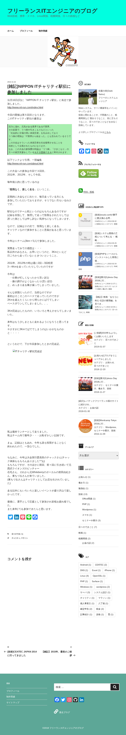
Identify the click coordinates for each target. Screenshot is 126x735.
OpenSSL (99, 576)
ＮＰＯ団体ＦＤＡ (43, 152)
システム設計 (102, 592)
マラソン (24, 538)
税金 (100, 609)
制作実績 (43, 31)
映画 (88, 312)
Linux (84, 576)
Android (85, 565)
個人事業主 (87, 603)
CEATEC (101, 565)
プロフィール (26, 31)
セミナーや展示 (101, 430)
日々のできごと (18, 534)
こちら (107, 132)
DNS (84, 570)
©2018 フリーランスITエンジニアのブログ (63, 728)
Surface (97, 581)
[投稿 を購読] (81, 192)
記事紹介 (86, 614)
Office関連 (87, 498)
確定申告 (86, 609)
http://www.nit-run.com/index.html (25, 107)
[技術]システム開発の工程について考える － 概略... (106, 236)
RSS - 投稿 (88, 192)
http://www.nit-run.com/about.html (25, 163)
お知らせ (109, 362)
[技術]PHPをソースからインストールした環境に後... (106, 257)
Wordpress (110, 427)
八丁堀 (103, 603)
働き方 (105, 289)
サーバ (85, 592)
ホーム (10, 31)
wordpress (103, 587)
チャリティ (16, 538)
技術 (115, 224)
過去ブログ (64, 712)
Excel (96, 570)
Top (118, 727)
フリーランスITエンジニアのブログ (52, 11)
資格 (100, 614)
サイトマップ (12, 702)
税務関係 (83, 538)
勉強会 (82, 488)
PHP (115, 266)
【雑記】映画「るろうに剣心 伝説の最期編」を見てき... (106, 300)
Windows (86, 587)
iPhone (110, 570)
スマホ (85, 515)
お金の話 (94, 408)
